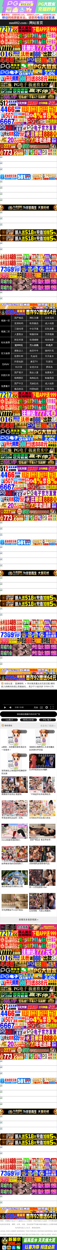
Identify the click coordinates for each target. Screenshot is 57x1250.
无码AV (5, 364)
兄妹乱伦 (34, 383)
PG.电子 (47, 720)
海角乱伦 (34, 378)
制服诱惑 (49, 378)
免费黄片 (49, 372)
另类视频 (49, 334)
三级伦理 (18, 329)
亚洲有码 (18, 323)
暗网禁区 (18, 378)
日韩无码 (49, 389)
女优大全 (34, 367)
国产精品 (18, 318)
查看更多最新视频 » (28, 919)
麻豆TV (34, 361)
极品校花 (18, 389)
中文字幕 (34, 329)
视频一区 (5, 320)
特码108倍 (28, 720)
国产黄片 (18, 372)
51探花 (49, 361)
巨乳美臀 (49, 329)
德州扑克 (49, 350)
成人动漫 (49, 323)
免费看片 (5, 386)
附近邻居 (18, 340)
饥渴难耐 (34, 340)
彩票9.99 (18, 356)
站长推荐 (5, 342)
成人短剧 (49, 383)
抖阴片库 (5, 375)
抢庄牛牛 (34, 350)
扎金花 (34, 356)
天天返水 (49, 356)
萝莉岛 (49, 367)
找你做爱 (49, 340)
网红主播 (34, 318)
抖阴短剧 (34, 389)
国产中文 (18, 383)
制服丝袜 (34, 334)
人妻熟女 (18, 334)
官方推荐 (5, 353)
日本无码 (49, 318)
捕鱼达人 (18, 350)
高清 (36, 707)
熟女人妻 (34, 372)
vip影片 (9, 720)
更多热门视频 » (47, 726)
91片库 (18, 367)
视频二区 (5, 331)
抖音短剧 (18, 361)
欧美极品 (34, 323)
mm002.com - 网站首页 (26, 23)
